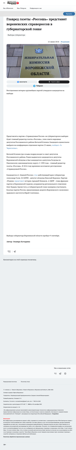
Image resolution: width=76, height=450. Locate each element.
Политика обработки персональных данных (16, 436)
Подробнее (55, 413)
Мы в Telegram (21, 8)
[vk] (9, 251)
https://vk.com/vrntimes (9, 430)
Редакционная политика (10, 381)
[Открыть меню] (4, 3)
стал (36, 175)
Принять (69, 14)
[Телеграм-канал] (38, 85)
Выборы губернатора (16, 35)
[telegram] (15, 251)
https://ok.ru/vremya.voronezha (25, 430)
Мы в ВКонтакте (8, 8)
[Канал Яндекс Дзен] (53, 81)
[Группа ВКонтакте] (22, 81)
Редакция (65, 42)
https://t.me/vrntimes (66, 428)
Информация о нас (36, 8)
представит (19, 181)
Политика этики (25, 381)
